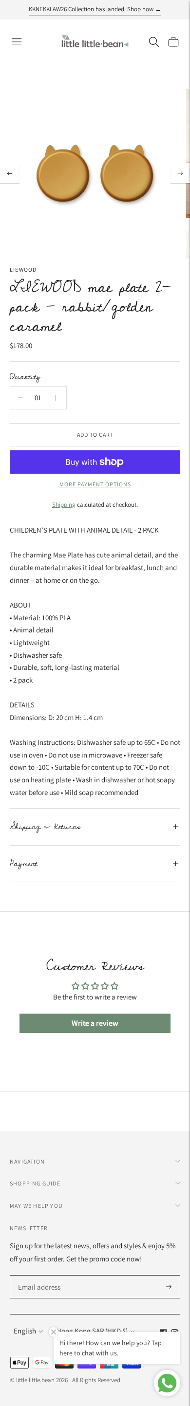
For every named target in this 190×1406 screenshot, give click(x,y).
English (25, 1330)
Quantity (25, 377)
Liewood (23, 269)
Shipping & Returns (45, 826)
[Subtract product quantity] (20, 398)
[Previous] (9, 173)
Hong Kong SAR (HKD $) (92, 1330)
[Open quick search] (154, 42)
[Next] (180, 173)
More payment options (95, 484)
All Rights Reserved (96, 1380)
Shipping (64, 504)
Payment (24, 863)
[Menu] (16, 42)
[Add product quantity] (55, 398)
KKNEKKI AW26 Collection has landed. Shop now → (95, 9)
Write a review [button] (95, 1023)
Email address (37, 1276)
